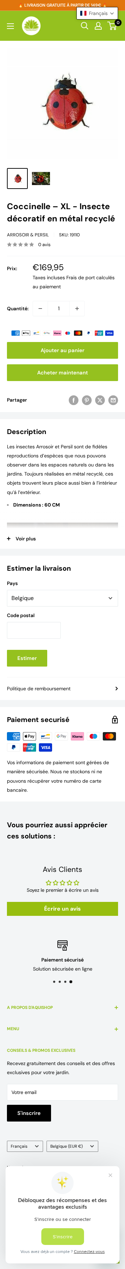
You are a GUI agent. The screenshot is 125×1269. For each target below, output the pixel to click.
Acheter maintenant (62, 372)
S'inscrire (29, 1113)
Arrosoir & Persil (28, 235)
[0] (112, 26)
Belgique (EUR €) (66, 1146)
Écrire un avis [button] (62, 908)
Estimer (27, 658)
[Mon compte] (98, 26)
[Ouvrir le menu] (10, 26)
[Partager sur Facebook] (73, 400)
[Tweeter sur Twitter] (100, 400)
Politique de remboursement (38, 688)
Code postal (21, 615)
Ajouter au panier (62, 350)
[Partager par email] (113, 400)
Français (19, 1146)
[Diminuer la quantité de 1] (40, 308)
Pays (12, 583)
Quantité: (17, 308)
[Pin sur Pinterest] (87, 400)
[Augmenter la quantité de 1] (77, 308)
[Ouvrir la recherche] (85, 26)
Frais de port (80, 277)
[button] (97, 13)
